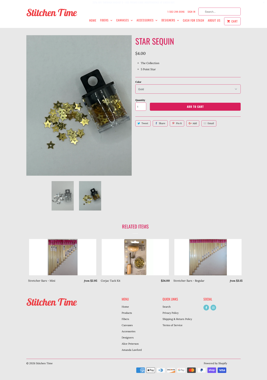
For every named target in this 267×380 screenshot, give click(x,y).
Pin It (179, 123)
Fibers (105, 20)
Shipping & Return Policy (177, 319)
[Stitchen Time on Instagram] (213, 307)
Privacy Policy (171, 312)
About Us (214, 20)
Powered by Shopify (215, 363)
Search (167, 306)
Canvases (123, 20)
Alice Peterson (130, 343)
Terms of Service (173, 325)
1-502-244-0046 (176, 11)
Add (195, 123)
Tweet (144, 123)
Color (138, 81)
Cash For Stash (193, 20)
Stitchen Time (44, 363)
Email (211, 123)
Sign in (191, 11)
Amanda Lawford (132, 350)
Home (92, 20)
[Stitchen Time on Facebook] (206, 307)
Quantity (140, 100)
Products (127, 312)
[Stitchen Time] (51, 14)
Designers (168, 20)
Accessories (146, 20)
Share (162, 123)
